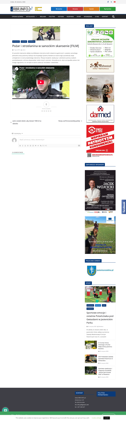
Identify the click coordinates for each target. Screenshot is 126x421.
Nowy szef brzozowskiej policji (69, 121)
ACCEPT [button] (107, 418)
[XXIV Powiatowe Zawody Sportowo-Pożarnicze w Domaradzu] (91, 360)
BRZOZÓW (98, 305)
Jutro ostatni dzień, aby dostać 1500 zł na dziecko (27, 122)
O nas (97, 16)
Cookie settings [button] (96, 418)
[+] (46, 145)
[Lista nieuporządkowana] (33, 146)
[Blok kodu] (38, 146)
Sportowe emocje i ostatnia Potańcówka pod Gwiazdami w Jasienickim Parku (100, 317)
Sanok (91, 9)
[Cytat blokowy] (35, 146)
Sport (79, 16)
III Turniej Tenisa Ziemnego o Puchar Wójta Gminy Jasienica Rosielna (105, 345)
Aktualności (30, 16)
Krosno (75, 9)
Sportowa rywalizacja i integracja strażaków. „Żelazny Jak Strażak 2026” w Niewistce (105, 371)
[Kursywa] (22, 146)
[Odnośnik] (40, 146)
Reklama (43, 16)
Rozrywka (70, 16)
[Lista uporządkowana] (30, 146)
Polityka (52, 16)
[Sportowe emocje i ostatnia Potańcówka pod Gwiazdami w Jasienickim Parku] (100, 294)
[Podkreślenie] (25, 146)
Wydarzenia (88, 16)
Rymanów (107, 9)
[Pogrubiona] (20, 146)
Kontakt (105, 16)
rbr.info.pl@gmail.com (82, 405)
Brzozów (59, 9)
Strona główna (17, 16)
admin (23, 50)
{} (43, 145)
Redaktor (101, 326)
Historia (61, 16)
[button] (36, 16)
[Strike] (28, 146)
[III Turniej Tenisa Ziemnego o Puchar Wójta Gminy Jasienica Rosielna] (91, 347)
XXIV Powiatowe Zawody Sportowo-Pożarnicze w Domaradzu (105, 358)
